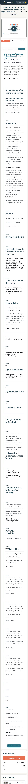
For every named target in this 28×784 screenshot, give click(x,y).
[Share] (7, 78)
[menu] (2, 2)
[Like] (5, 78)
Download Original (14, 758)
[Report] (9, 78)
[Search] (25, 2)
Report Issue (23, 40)
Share (13, 40)
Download (5, 40)
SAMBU (10, 2)
